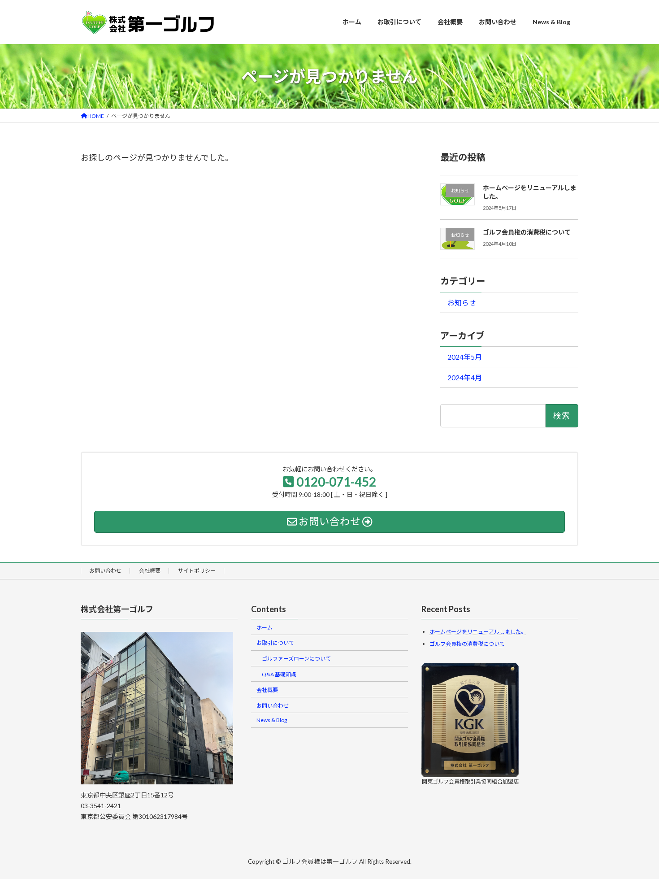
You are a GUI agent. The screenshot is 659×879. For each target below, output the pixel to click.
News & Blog (271, 720)
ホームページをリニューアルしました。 (477, 631)
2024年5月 (464, 356)
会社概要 (149, 570)
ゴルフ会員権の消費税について (527, 232)
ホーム (264, 627)
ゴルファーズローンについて (296, 658)
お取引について (275, 643)
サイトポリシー (197, 570)
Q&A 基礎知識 (279, 674)
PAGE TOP (636, 844)
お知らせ (461, 302)
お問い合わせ (105, 570)
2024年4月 (464, 377)
